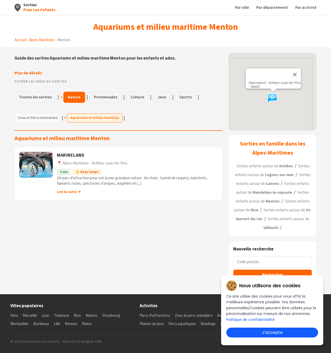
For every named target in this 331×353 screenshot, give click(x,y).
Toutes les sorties (35, 97)
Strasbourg (111, 315)
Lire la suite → (69, 191)
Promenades (105, 97)
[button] (273, 97)
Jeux (161, 97)
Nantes (91, 315)
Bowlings (208, 324)
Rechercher (272, 275)
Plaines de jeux (152, 324)
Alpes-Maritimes (42, 40)
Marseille (30, 315)
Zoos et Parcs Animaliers (37, 117)
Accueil (20, 40)
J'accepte (272, 332)
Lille (57, 324)
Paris (14, 315)
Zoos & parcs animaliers (194, 315)
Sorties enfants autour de (265, 166)
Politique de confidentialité (250, 319)
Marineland (70, 155)
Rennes (71, 324)
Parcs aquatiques (182, 324)
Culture (137, 97)
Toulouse (61, 315)
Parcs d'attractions (155, 315)
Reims (87, 324)
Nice (77, 315)
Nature (74, 97)
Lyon (45, 315)
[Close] (295, 74)
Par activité (306, 7)
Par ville (242, 7)
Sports (185, 97)
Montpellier (19, 324)
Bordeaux (41, 324)
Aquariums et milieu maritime (94, 117)
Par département (272, 7)
